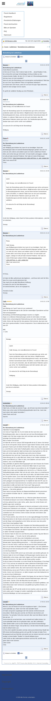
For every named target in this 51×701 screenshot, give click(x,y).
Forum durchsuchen (10, 24)
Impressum (7, 35)
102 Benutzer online (11, 41)
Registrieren (8, 17)
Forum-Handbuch (10, 13)
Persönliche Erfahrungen (12, 20)
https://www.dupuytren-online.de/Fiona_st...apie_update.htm (31, 158)
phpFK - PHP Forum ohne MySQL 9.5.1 (24, 663)
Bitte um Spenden (10, 28)
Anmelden (46, 41)
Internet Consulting (42, 663)
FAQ (5, 31)
